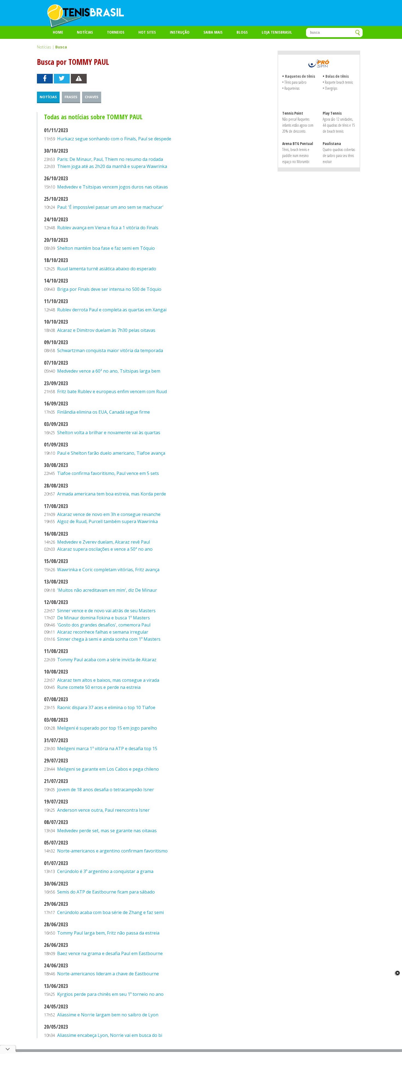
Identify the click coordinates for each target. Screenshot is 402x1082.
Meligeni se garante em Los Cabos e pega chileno (108, 769)
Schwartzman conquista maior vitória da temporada (110, 350)
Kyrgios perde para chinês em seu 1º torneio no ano (110, 994)
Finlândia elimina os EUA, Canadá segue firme (103, 412)
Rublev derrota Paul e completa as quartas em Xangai (112, 310)
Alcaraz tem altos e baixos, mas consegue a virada (108, 680)
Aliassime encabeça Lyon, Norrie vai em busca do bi (109, 1035)
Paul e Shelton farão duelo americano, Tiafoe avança (111, 453)
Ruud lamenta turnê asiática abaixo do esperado (106, 269)
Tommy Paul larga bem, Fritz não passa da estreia (108, 933)
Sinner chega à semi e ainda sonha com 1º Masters (109, 639)
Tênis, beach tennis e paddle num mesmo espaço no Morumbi (295, 155)
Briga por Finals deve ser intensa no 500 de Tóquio (109, 289)
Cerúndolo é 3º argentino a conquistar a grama (105, 871)
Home (58, 32)
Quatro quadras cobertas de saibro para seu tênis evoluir (339, 155)
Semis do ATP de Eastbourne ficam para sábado (106, 892)
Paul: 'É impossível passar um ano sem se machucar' (110, 207)
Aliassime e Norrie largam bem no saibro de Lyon (107, 1015)
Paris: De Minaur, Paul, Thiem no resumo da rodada (110, 159)
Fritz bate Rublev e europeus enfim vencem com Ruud (112, 391)
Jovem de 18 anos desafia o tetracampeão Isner (105, 790)
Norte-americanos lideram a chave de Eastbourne (108, 974)
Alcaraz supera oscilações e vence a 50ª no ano (105, 549)
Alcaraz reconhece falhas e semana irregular (102, 632)
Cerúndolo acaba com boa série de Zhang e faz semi (110, 912)
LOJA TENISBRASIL (277, 32)
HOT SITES (147, 32)
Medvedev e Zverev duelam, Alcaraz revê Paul (103, 542)
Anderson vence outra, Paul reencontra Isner (103, 810)
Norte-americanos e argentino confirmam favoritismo (112, 851)
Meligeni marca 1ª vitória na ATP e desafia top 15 (107, 748)
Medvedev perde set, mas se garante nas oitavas (107, 831)
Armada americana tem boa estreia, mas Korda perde (111, 494)
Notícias (85, 32)
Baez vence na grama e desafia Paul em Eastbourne (110, 953)
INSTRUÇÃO (180, 32)
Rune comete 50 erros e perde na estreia (99, 687)
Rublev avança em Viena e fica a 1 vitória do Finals (107, 228)
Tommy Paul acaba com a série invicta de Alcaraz (106, 660)
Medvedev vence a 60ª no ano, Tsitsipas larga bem (108, 371)
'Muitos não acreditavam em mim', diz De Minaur (107, 590)
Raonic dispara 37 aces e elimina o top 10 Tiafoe (106, 707)
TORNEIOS (115, 32)
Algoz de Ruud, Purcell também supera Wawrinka (107, 521)
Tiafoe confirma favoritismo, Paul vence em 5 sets (108, 473)
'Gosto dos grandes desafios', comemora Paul (103, 625)
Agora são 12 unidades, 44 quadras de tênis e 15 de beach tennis (339, 125)
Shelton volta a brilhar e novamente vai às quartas (108, 433)
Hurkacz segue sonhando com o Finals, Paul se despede (114, 139)
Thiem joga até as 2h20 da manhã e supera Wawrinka (112, 166)
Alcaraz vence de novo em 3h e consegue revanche (109, 514)
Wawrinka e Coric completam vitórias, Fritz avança (108, 570)
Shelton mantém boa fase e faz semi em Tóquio (106, 248)
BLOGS (242, 32)
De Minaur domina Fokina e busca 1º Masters (103, 618)
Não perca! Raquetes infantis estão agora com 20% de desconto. (297, 125)
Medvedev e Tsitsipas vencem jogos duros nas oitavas (112, 187)
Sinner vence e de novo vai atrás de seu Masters (106, 611)
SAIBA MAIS (213, 32)
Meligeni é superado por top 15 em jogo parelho (107, 728)
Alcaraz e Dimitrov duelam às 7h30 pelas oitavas (106, 330)
